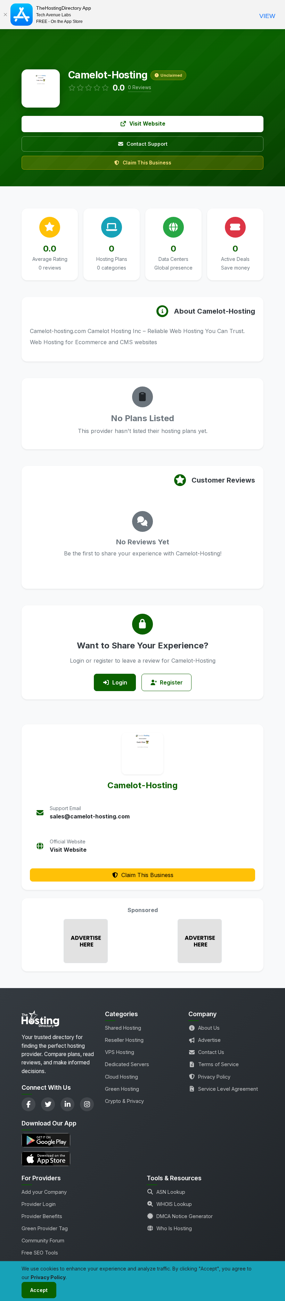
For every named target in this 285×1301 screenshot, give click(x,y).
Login (119, 682)
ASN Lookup (170, 1192)
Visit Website (147, 123)
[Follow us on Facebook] (28, 1104)
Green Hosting (122, 1089)
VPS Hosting (119, 1052)
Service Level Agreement (228, 1089)
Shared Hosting (123, 1028)
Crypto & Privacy (124, 1101)
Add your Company (44, 1192)
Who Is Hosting (174, 1228)
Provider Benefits (42, 1216)
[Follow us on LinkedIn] (67, 1104)
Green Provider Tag (45, 1228)
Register (171, 682)
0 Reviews (139, 87)
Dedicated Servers (127, 1064)
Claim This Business (147, 162)
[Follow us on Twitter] (48, 1104)
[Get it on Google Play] (59, 1140)
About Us (209, 1028)
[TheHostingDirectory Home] (40, 1021)
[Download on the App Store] (59, 1158)
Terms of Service (218, 1064)
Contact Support (147, 144)
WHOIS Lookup (174, 1204)
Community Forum (43, 1240)
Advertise (209, 1040)
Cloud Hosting (121, 1077)
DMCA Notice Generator (184, 1216)
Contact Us (211, 1052)
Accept (39, 1290)
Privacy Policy (214, 1077)
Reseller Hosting (124, 1040)
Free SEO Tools (40, 1253)
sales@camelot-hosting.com (90, 816)
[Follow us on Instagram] (87, 1104)
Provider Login (39, 1204)
